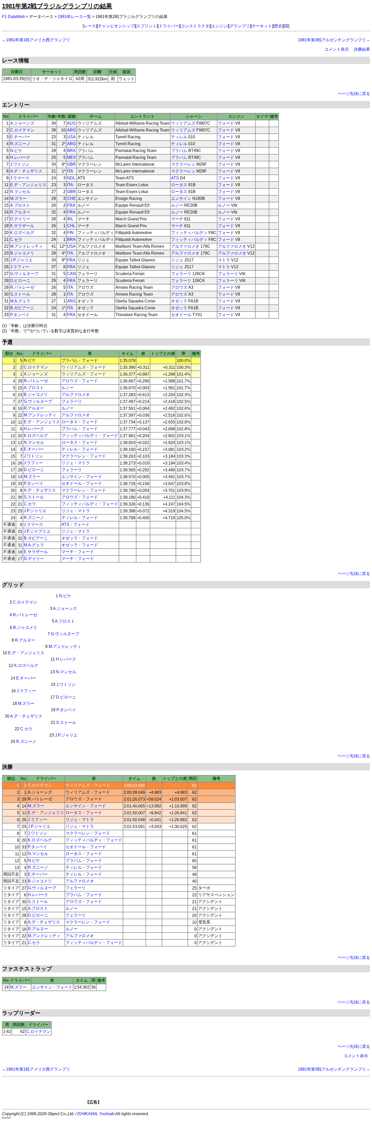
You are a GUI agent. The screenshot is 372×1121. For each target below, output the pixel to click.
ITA (70, 171)
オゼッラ (179, 301)
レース (90, 26)
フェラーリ (181, 274)
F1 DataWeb (13, 16)
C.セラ (16, 239)
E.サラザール (22, 226)
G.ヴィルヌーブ (24, 274)
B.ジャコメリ (22, 253)
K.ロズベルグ (22, 232)
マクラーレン (183, 164)
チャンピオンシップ (116, 26)
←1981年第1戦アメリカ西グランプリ (36, 40)
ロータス (179, 185)
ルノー (177, 205)
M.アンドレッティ (26, 246)
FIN (70, 232)
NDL (71, 178)
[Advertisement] (194, 1092)
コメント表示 (336, 49)
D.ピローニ (20, 280)
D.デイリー (20, 219)
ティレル (179, 137)
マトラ (224, 260)
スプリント (146, 26)
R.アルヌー (20, 212)
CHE (71, 198)
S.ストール (20, 294)
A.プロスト (20, 205)
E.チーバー (20, 137)
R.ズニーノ (20, 144)
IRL (70, 219)
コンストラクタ (195, 26)
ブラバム (179, 150)
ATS (175, 178)
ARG (71, 130)
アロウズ (179, 287)
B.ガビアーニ (22, 308)
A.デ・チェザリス (26, 171)
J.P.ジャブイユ (37, 531)
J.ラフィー (19, 267)
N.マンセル (20, 191)
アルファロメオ (185, 246)
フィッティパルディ (189, 232)
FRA (71, 205)
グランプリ (240, 26)
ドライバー (169, 26)
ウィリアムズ (183, 123)
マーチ (177, 219)
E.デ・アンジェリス (28, 185)
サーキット (262, 26)
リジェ (177, 260)
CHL (71, 226)
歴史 (278, 26)
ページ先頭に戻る (354, 93)
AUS (71, 123)
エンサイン (181, 198)
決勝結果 (362, 49)
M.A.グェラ (20, 301)
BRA (71, 150)
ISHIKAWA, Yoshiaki (96, 1114)
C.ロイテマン (22, 130)
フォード (226, 123)
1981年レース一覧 (74, 16)
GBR (71, 164)
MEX (71, 157)
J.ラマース (19, 178)
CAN (71, 274)
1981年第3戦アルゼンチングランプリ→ (334, 40)
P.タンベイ (20, 315)
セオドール (181, 315)
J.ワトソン (19, 164)
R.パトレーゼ (22, 287)
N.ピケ (16, 150)
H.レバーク (20, 157)
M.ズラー (18, 198)
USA (71, 137)
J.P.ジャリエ (21, 260)
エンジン (219, 26)
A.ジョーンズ (22, 123)
